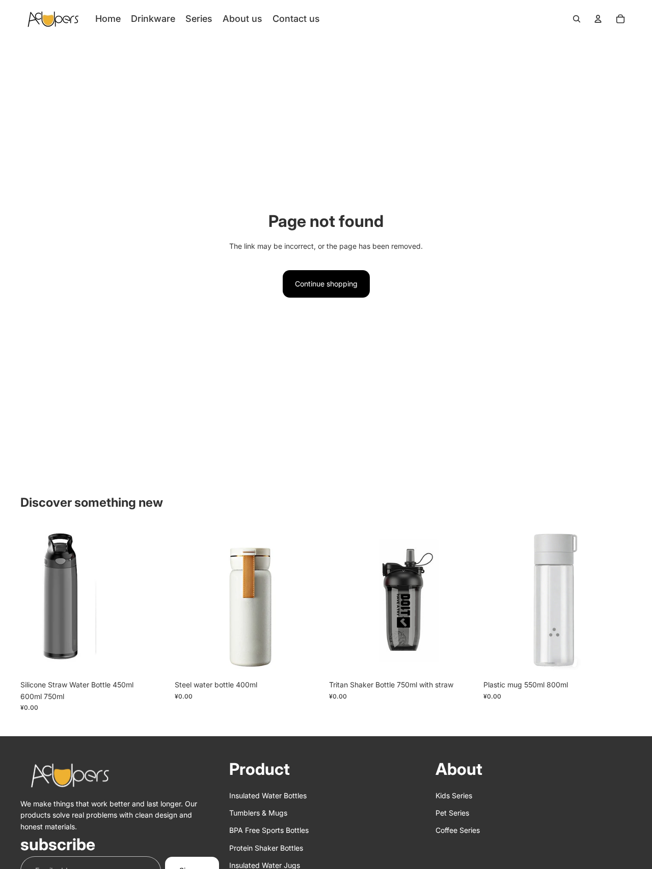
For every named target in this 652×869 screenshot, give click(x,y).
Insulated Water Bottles (268, 795)
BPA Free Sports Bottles (269, 830)
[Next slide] (153, 601)
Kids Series (454, 795)
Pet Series (452, 812)
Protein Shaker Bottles (266, 847)
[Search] (576, 19)
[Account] (598, 19)
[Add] (153, 660)
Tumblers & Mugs (258, 812)
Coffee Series (458, 830)
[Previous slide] (35, 601)
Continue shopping (326, 283)
